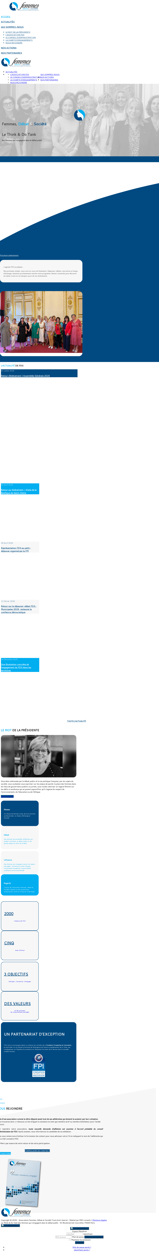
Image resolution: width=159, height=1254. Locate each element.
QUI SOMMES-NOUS (12, 27)
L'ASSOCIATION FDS (15, 34)
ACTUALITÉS (8, 21)
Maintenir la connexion (81, 1239)
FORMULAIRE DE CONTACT (37, 1150)
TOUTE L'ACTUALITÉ (76, 721)
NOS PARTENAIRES (11, 52)
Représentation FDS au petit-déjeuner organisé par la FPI (16, 549)
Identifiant (88, 1234)
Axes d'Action (20, 950)
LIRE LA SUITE (7, 796)
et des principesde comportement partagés (19, 1011)
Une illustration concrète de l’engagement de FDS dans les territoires (16, 667)
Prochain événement (9, 255)
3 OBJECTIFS (16, 974)
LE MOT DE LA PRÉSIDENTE (18, 32)
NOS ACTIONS (8, 47)
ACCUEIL (5, 16)
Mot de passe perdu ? (82, 1247)
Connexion (79, 1242)
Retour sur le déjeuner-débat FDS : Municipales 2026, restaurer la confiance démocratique (18, 609)
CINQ (9, 942)
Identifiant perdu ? (82, 1250)
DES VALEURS (17, 1003)
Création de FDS (20, 921)
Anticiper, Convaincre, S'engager (20, 981)
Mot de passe (78, 1236)
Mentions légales (99, 1220)
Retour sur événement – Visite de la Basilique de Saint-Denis (19, 491)
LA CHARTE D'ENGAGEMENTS (19, 40)
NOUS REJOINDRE (14, 42)
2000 (8, 913)
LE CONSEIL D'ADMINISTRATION (21, 37)
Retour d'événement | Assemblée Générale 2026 (25, 375)
